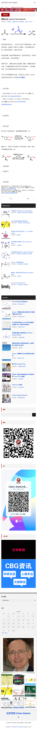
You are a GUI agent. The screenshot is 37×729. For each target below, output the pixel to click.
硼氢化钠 (15, 21)
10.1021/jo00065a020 (10, 193)
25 (23, 627)
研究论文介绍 (21, 304)
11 (23, 619)
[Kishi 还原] (18, 679)
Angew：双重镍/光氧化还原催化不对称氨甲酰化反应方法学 (23, 313)
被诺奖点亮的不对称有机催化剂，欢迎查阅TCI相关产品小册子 (23, 344)
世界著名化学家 (21, 366)
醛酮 (23, 21)
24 (18, 627)
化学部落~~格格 (21, 222)
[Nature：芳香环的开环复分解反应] (30, 702)
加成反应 (19, 212)
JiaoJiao (30, 21)
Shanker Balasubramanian (20, 395)
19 (28, 623)
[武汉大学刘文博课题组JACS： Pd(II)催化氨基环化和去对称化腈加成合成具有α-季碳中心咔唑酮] (18, 702)
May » (6, 633)
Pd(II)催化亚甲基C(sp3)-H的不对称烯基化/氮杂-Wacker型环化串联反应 (23, 323)
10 (18, 619)
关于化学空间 (8, 722)
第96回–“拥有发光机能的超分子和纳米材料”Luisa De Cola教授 (23, 375)
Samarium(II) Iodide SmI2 (18, 283)
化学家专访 (20, 379)
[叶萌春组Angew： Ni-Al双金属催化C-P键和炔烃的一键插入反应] (6, 702)
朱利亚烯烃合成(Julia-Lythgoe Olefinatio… (22, 252)
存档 (18, 722)
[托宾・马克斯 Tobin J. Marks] (18, 655)
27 (33, 627)
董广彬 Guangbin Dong (18, 364)
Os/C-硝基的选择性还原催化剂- (19, 221)
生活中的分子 (21, 387)
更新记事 (14, 722)
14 (3, 623)
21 (3, 627)
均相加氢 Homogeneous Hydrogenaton (21, 210)
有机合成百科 (25, 212)
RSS (18, 717)
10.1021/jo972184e (10, 189)
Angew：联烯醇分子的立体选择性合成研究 (23, 354)
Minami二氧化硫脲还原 (17, 262)
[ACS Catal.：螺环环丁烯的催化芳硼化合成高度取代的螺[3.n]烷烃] (30, 679)
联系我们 (21, 722)
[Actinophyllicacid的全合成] (18, 691)
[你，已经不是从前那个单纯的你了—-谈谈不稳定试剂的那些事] (30, 691)
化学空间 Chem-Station (18, 713)
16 (13, 623)
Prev (11, 198)
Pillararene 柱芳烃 (17, 384)
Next (28, 198)
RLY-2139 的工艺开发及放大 (20, 301)
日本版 (26, 722)
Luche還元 (21, 77)
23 (13, 627)
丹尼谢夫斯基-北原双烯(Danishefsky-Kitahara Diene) (22, 334)
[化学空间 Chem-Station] (9, 2)
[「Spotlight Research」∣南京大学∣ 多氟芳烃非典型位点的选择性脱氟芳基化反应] (6, 679)
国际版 (29, 722)
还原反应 (9, 21)
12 (28, 619)
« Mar (2, 633)
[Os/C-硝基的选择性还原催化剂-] (6, 691)
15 (8, 623)
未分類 (20, 347)
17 (18, 623)
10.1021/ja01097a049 (14, 96)
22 (8, 627)
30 (13, 630)
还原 (18, 21)
